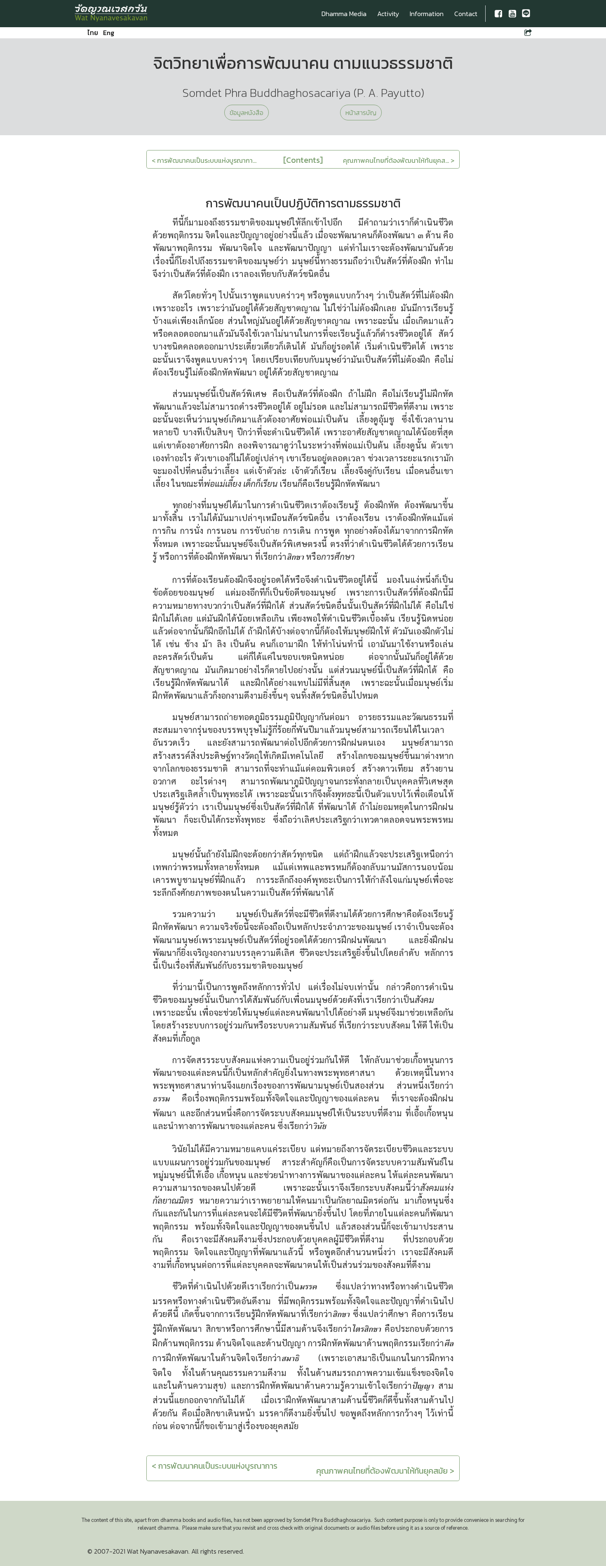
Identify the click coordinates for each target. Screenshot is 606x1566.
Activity (388, 14)
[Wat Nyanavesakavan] (111, 13)
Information (427, 14)
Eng (108, 33)
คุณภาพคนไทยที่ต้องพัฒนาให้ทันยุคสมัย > (385, 1471)
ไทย (92, 33)
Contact (465, 14)
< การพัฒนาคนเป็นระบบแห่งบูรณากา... (204, 160)
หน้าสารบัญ (360, 112)
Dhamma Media (344, 14)
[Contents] (303, 160)
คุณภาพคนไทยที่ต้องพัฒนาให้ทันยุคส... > (398, 160)
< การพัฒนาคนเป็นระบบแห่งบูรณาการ (214, 1466)
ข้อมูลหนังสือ (246, 112)
